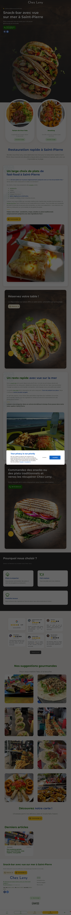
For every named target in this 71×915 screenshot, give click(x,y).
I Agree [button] (55, 457)
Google (21, 462)
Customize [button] (44, 457)
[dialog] (35, 457)
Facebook (27, 462)
